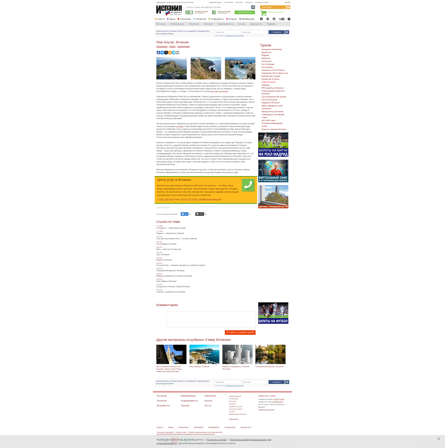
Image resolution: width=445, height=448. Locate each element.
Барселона (266, 52)
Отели (264, 126)
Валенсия (266, 58)
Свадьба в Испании (270, 102)
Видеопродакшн (215, 2)
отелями (179, 126)
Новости (161, 19)
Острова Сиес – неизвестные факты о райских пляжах (180, 265)
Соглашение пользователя (165, 432)
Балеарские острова (271, 76)
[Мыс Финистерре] (173, 68)
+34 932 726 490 (278, 399)
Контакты (239, 2)
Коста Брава (267, 67)
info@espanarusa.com (210, 199)
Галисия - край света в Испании (170, 292)
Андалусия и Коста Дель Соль (275, 73)
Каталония (266, 61)
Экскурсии (233, 19)
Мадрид (265, 55)
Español (287, 2)
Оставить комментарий (240, 332)
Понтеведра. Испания (166, 244)
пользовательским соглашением (234, 35)
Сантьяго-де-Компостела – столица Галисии (176, 238)
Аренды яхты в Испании (272, 111)
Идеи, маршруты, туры (272, 105)
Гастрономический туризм (274, 96)
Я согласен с (230, 35)
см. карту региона (219, 91)
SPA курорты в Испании (272, 88)
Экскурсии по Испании (272, 49)
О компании (228, 2)
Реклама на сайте (261, 2)
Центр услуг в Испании (185, 2)
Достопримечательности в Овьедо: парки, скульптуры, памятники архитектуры (169, 369)
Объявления (201, 19)
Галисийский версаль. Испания (170, 270)
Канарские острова (270, 79)
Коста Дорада (268, 64)
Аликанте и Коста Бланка (273, 70)
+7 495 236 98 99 (166, 199)
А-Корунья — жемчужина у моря (171, 228)
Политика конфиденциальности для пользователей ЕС (205, 432)
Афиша (172, 19)
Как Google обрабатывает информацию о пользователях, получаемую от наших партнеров (186, 434)
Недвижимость (217, 19)
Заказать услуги (276, 12)
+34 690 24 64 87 (201, 11)
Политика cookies (180, 432)
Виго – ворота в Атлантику (168, 249)
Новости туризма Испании (274, 129)
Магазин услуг (248, 19)
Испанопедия (185, 19)
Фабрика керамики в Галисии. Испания (174, 276)
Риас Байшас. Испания (166, 281)
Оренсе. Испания (164, 260)
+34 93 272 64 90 (223, 11)
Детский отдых (268, 120)
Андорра (266, 85)
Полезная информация (272, 123)
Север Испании (269, 82)
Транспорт (267, 108)
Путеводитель (230, 427)
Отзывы (232, 411)
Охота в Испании (269, 99)
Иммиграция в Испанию (238, 414)
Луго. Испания (162, 254)
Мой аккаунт (234, 419)
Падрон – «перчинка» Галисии (170, 233)
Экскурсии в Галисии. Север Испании (173, 286)
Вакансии (249, 2)
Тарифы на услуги (235, 406)
